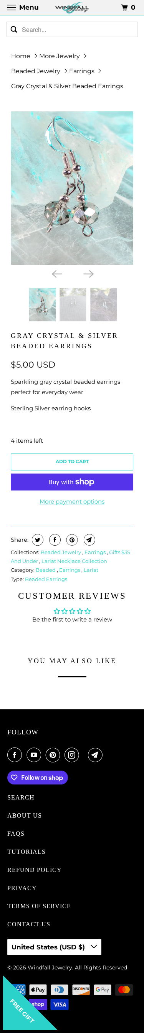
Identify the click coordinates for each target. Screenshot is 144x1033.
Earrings (81, 71)
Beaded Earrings (46, 579)
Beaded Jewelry (35, 71)
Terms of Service (39, 906)
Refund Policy (34, 870)
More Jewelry (59, 56)
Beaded (46, 570)
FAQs (16, 833)
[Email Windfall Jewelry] (97, 754)
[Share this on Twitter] (36, 540)
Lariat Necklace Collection (74, 561)
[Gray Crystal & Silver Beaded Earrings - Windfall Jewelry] (72, 188)
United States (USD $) (49, 947)
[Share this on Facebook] (54, 540)
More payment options (72, 501)
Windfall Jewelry (50, 967)
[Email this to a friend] (88, 540)
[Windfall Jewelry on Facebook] (16, 754)
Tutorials (26, 851)
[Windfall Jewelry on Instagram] (73, 754)
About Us (24, 815)
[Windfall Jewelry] (72, 7)
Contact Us (28, 924)
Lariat (91, 570)
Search (21, 797)
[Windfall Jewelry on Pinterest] (54, 754)
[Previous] (56, 273)
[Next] (87, 273)
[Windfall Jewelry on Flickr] (85, 754)
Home (20, 56)
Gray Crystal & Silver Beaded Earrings (67, 86)
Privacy (22, 888)
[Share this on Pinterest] (71, 540)
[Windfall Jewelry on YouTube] (35, 754)
